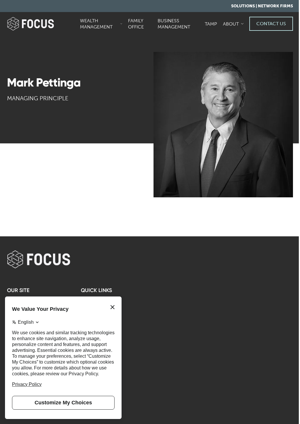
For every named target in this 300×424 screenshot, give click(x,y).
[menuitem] (101, 23)
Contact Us (271, 23)
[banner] (40, 23)
